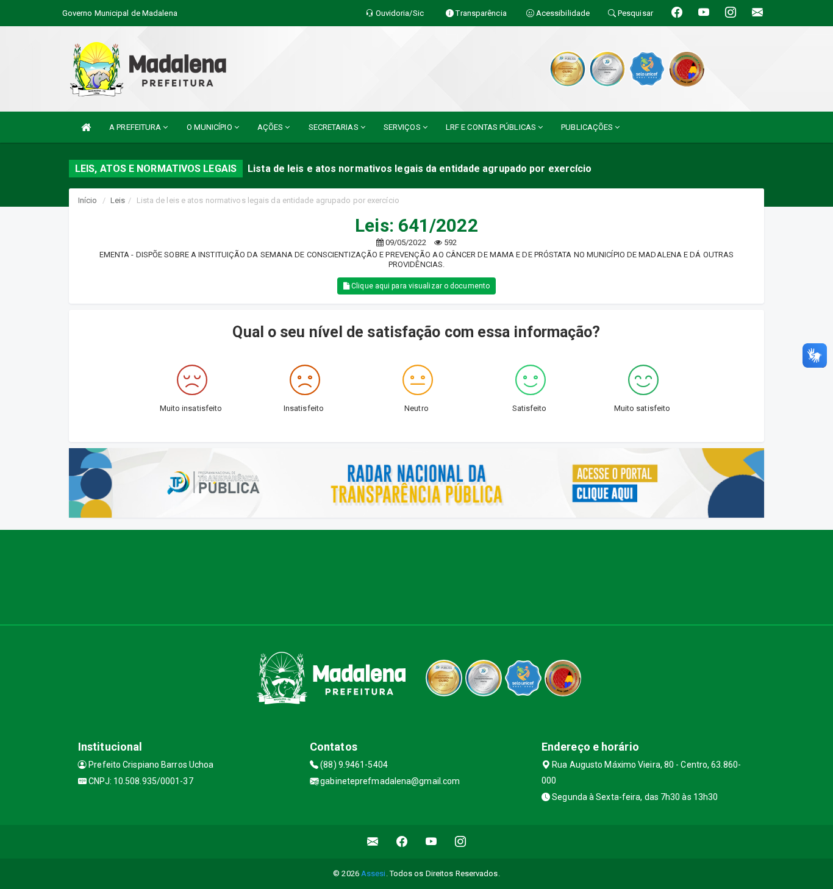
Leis (117, 200)
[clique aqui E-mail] (373, 841)
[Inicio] (86, 127)
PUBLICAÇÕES (588, 127)
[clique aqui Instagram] (460, 841)
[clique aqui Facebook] (402, 841)
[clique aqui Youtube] (431, 841)
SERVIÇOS (403, 127)
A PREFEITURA (136, 127)
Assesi (373, 873)
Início (88, 200)
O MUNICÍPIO (210, 127)
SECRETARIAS (334, 127)
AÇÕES (271, 127)
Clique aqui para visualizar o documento (419, 286)
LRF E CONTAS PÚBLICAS (492, 127)
